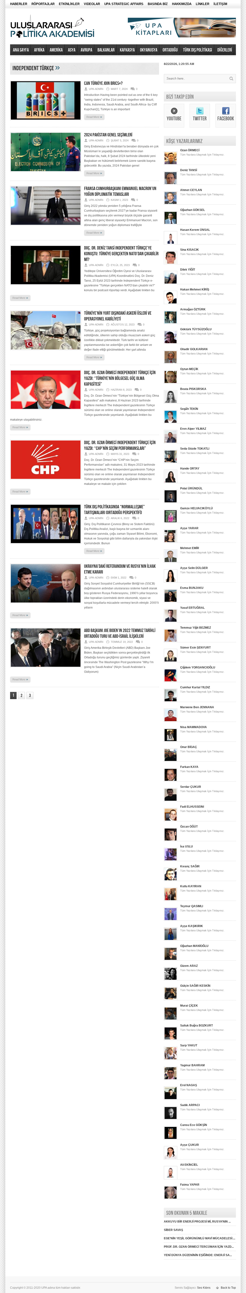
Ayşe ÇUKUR (189, 1145)
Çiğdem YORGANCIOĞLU (197, 667)
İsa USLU (186, 846)
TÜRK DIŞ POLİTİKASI (197, 50)
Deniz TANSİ (188, 170)
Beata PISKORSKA (193, 389)
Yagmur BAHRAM (192, 1065)
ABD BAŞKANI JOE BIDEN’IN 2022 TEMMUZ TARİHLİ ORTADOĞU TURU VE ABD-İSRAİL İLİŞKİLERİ (119, 633)
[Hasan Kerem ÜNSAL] (170, 243)
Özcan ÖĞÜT (189, 826)
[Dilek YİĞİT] (170, 283)
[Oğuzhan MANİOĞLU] (170, 959)
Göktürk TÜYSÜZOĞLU (196, 329)
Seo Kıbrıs (203, 1287)
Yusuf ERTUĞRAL (192, 607)
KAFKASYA (127, 50)
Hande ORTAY (189, 468)
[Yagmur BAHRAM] (170, 1079)
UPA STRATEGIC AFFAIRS (123, 4)
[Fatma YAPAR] (170, 1198)
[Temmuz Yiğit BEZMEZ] (170, 641)
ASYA (71, 50)
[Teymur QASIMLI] (170, 920)
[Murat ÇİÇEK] (170, 1019)
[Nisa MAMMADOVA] (170, 740)
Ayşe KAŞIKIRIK (191, 926)
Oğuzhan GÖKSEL (192, 210)
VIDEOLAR (92, 4)
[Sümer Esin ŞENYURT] (170, 661)
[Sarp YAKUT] (170, 1059)
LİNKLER (202, 4)
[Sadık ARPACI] (170, 1118)
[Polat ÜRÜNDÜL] (170, 502)
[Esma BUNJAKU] (170, 601)
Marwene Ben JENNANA (197, 707)
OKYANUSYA (148, 50)
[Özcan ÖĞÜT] (170, 840)
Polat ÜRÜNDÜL (191, 488)
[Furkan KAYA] (170, 780)
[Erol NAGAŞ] (170, 1099)
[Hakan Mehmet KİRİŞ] (170, 303)
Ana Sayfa (21, 50)
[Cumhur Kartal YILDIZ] (170, 701)
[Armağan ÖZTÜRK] (170, 323)
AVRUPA (86, 50)
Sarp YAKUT (188, 1045)
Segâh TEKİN (189, 409)
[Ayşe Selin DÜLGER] (170, 581)
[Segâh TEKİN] (170, 422)
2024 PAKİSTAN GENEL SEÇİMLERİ (108, 135)
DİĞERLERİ (224, 50)
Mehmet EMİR (189, 548)
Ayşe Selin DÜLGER (194, 568)
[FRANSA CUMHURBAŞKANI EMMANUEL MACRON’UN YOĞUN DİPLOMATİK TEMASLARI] (45, 227)
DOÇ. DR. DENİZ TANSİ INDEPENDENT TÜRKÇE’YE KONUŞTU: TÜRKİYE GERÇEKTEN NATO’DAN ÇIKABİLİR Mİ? (121, 253)
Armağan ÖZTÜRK (193, 309)
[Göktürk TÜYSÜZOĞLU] (170, 343)
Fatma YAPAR (189, 1184)
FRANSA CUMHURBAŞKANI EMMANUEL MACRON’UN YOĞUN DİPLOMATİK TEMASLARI (120, 191)
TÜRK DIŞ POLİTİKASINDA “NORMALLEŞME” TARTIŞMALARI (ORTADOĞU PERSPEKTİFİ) (114, 510)
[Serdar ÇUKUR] (170, 800)
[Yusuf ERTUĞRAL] (170, 621)
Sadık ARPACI (190, 1105)
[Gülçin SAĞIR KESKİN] (170, 999)
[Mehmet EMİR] (170, 561)
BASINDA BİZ (158, 4)
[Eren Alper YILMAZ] (170, 442)
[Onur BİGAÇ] (170, 760)
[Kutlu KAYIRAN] (170, 900)
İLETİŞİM (220, 4)
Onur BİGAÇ (188, 747)
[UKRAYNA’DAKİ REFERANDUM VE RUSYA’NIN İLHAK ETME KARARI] (45, 604)
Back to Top (228, 1287)
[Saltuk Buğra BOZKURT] (170, 1039)
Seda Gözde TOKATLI (194, 448)
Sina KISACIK (189, 249)
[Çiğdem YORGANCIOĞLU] (170, 681)
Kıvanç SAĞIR (190, 866)
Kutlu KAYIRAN (190, 886)
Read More (94, 117)
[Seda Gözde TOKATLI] (170, 462)
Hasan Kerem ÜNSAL (195, 230)
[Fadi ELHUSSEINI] (170, 820)
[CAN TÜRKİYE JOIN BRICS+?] (45, 121)
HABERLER (18, 4)
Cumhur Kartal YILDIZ (195, 687)
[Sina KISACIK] (170, 263)
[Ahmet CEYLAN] (170, 203)
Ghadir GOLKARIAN (194, 349)
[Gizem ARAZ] (170, 979)
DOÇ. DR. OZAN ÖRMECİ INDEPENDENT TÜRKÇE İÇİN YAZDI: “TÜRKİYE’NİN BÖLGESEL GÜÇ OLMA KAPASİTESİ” (120, 378)
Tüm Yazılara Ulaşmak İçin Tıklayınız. (202, 154)
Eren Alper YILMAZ (193, 428)
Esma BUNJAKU (191, 588)
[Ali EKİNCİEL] (170, 1178)
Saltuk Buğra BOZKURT (196, 1025)
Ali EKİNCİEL (189, 1164)
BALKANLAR (106, 50)
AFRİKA (39, 50)
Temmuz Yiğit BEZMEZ (195, 627)
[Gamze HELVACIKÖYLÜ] (170, 522)
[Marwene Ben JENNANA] (170, 721)
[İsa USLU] (170, 860)
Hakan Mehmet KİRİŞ (194, 289)
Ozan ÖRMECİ (189, 150)
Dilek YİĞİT (187, 269)
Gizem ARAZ (189, 966)
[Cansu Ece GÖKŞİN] (170, 1138)
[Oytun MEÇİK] (170, 382)
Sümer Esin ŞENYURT (195, 647)
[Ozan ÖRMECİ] (170, 164)
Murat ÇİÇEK (189, 1005)
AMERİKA (56, 50)
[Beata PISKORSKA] (170, 402)
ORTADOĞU (170, 50)
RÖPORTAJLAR (43, 4)
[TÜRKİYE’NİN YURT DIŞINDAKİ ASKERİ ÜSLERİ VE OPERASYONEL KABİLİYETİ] (45, 351)
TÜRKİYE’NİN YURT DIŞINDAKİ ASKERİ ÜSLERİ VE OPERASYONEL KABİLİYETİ (117, 316)
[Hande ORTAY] (170, 482)
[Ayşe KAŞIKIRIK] (170, 939)
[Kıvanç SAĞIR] (170, 880)
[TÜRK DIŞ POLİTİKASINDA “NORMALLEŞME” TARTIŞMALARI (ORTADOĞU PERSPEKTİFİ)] (45, 545)
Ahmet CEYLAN (191, 190)
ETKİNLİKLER (69, 4)
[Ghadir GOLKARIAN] (170, 363)
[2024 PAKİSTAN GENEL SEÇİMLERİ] (45, 173)
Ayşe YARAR (189, 528)
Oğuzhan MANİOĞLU (194, 946)
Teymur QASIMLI (191, 906)
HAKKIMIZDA (181, 4)
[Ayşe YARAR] (170, 542)
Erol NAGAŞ (188, 1085)
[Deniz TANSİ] (170, 184)
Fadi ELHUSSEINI (192, 806)
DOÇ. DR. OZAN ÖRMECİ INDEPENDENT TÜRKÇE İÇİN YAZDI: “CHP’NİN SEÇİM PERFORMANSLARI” (120, 445)
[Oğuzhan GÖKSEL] (170, 223)
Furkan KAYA (189, 767)
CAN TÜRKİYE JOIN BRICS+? (103, 83)
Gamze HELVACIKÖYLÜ (196, 508)
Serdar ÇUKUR (190, 787)
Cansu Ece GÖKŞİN (193, 1125)
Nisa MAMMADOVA (193, 727)
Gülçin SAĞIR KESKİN (195, 985)
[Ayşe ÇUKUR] (170, 1158)
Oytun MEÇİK (189, 369)
